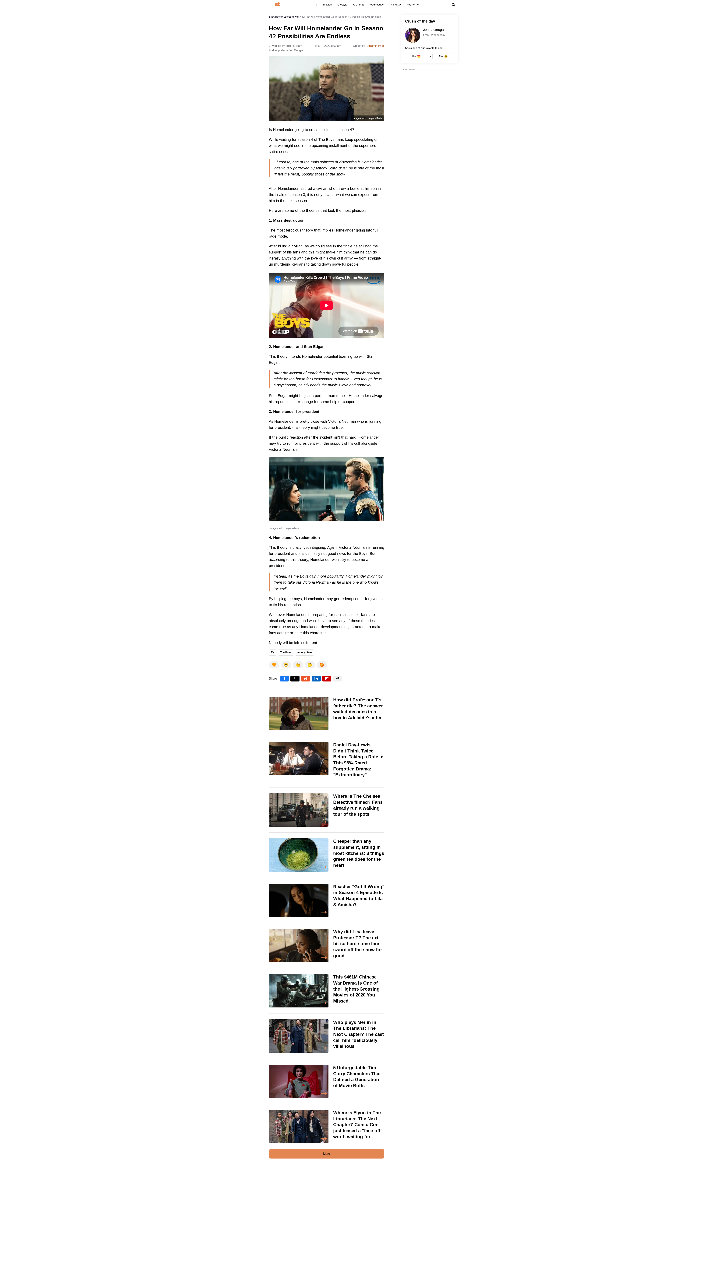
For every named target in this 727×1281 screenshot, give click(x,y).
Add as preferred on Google (286, 50)
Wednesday (376, 4)
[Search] (453, 4)
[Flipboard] (326, 678)
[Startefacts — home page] (277, 4)
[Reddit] (305, 678)
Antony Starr (304, 652)
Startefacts (275, 16)
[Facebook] (284, 678)
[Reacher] (326, 900)
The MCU (395, 4)
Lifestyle (342, 4)
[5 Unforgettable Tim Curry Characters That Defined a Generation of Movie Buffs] (326, 1081)
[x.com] (295, 678)
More (326, 1153)
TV (315, 4)
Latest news (290, 16)
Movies (327, 4)
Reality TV (412, 4)
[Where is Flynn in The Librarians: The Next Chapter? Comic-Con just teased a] (326, 1126)
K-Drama (358, 4)
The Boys (285, 652)
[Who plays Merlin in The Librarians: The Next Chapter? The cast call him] (326, 1036)
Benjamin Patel (375, 45)
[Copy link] (337, 678)
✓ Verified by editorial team (285, 45)
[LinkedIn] (316, 678)
